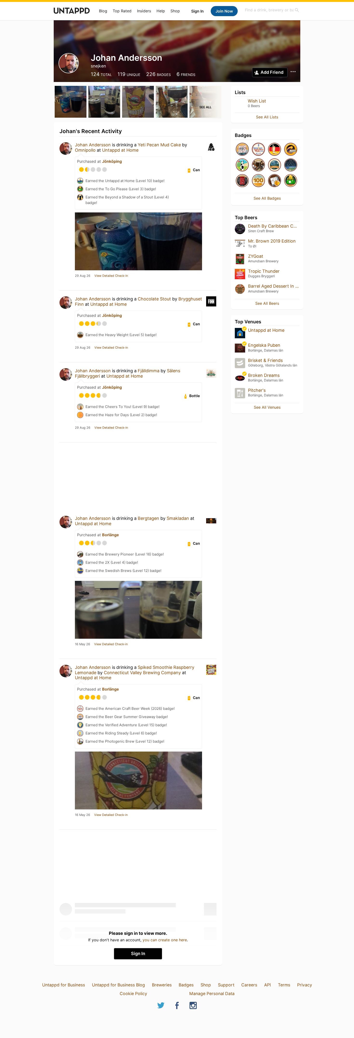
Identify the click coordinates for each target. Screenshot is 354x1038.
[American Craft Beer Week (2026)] (258, 149)
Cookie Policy (133, 993)
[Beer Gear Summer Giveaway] (242, 149)
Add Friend (272, 72)
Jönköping (112, 161)
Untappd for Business (63, 984)
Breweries (162, 984)
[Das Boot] (274, 149)
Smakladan (178, 518)
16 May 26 (82, 644)
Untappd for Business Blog (118, 984)
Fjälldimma (148, 370)
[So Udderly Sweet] (242, 165)
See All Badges (267, 198)
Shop (175, 10)
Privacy (304, 984)
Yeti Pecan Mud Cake (159, 144)
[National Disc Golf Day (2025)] (274, 165)
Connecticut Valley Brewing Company (142, 672)
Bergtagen (148, 518)
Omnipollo (85, 150)
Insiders (144, 10)
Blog (103, 10)
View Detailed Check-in (111, 276)
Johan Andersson (93, 144)
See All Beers (267, 303)
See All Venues (267, 407)
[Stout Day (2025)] (258, 165)
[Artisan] (258, 181)
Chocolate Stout (154, 298)
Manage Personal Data (212, 993)
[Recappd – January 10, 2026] (290, 149)
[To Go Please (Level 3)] (290, 181)
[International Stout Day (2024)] (242, 181)
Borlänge (110, 534)
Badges (186, 984)
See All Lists (267, 117)
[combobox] (272, 10)
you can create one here (165, 939)
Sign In (197, 11)
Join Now (224, 11)
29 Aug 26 (82, 276)
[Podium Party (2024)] (274, 181)
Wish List (257, 100)
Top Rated (122, 10)
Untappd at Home (120, 150)
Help (161, 10)
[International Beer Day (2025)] (290, 165)
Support (226, 984)
